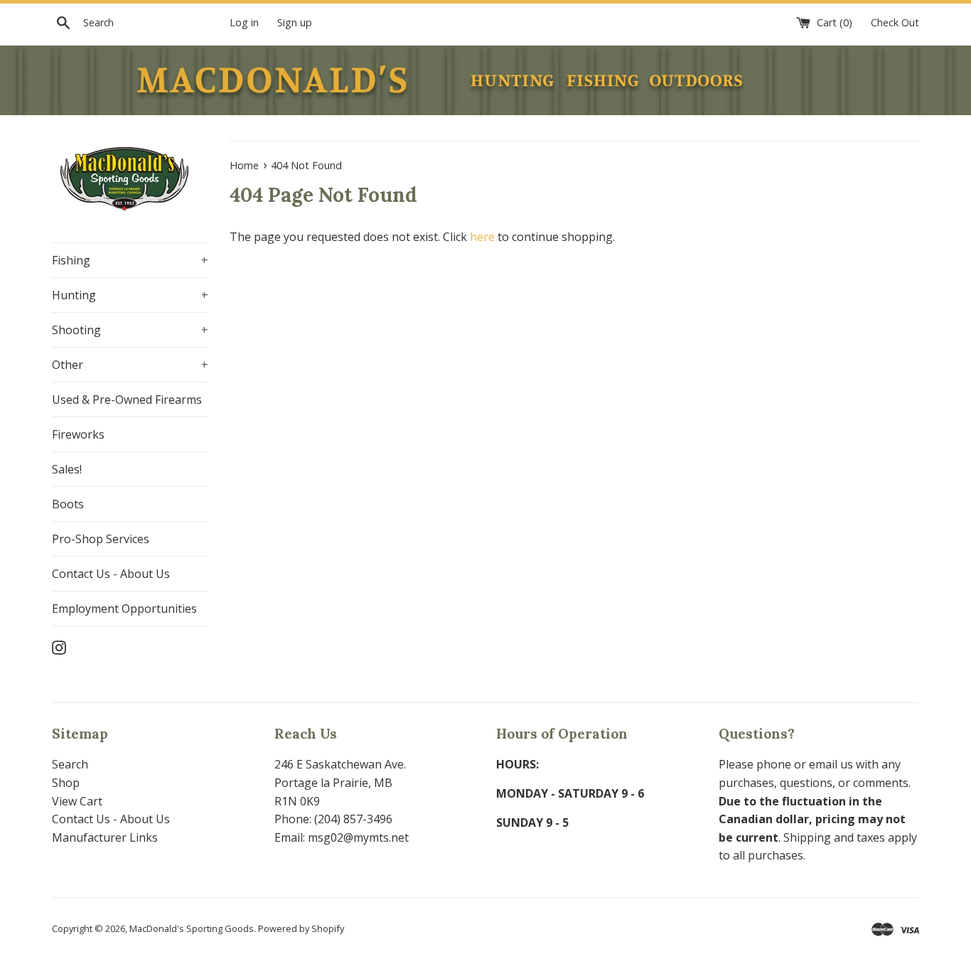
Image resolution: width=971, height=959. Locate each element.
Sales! (67, 469)
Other (130, 365)
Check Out (895, 22)
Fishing (130, 260)
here (482, 237)
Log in (244, 22)
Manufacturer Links (105, 837)
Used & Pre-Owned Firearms (127, 399)
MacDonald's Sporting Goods (191, 928)
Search (70, 764)
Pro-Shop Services (100, 539)
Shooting (130, 330)
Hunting (130, 295)
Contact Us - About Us (111, 574)
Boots (68, 504)
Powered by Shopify (301, 928)
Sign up (294, 22)
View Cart (77, 801)
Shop (66, 783)
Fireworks (78, 434)
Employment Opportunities (124, 608)
